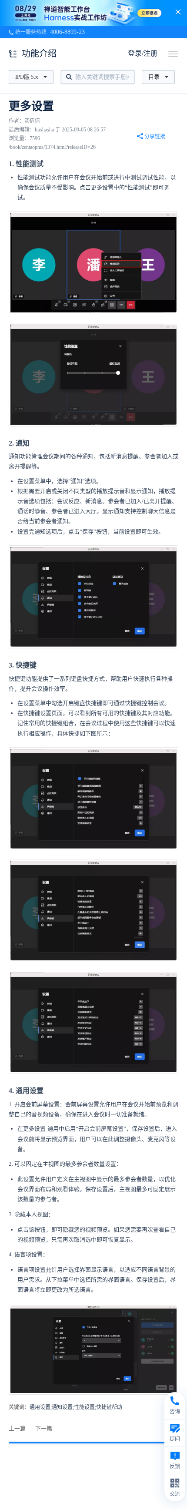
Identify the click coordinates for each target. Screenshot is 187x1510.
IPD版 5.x (26, 77)
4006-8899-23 (67, 32)
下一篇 (43, 1428)
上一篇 (17, 1428)
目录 (154, 77)
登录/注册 (142, 53)
